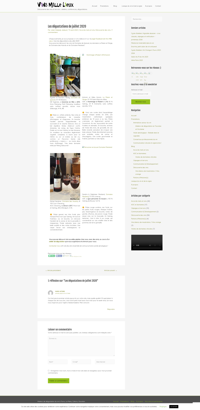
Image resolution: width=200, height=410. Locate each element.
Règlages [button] (163, 407)
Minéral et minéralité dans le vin (142, 43)
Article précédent (53, 270)
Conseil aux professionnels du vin (145, 139)
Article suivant (110, 270)
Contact (158, 6)
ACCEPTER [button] (174, 406)
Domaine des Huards (70, 201)
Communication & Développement (145, 164)
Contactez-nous (54, 246)
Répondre (111, 309)
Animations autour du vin (142, 123)
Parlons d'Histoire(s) (138, 219)
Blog (115, 6)
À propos (148, 6)
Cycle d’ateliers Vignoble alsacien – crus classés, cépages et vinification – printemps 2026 (145, 36)
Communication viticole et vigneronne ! (147, 143)
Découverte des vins (103, 30)
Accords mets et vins (87, 30)
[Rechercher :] (146, 19)
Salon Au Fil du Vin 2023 (139, 57)
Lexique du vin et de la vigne (132, 6)
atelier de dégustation (56, 241)
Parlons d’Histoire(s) (140, 178)
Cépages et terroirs (140, 160)
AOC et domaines (139, 153)
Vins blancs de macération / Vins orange (146, 222)
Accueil (94, 6)
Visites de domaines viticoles (145, 157)
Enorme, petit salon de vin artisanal (144, 47)
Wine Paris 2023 (137, 60)
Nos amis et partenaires (153, 401)
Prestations (104, 6)
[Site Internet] (105, 362)
